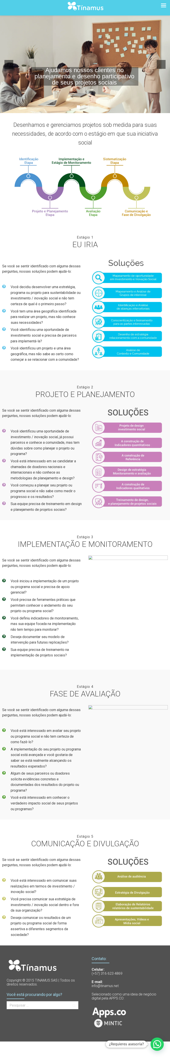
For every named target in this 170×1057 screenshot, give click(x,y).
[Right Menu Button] (163, 5)
